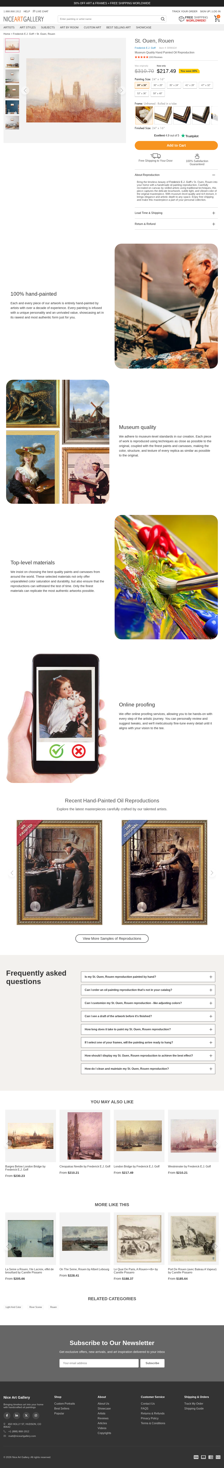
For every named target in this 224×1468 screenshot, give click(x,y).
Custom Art (92, 27)
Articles (102, 1423)
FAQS (144, 1408)
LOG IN (216, 11)
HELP (27, 11)
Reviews (103, 1418)
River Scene (35, 1307)
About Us (103, 1403)
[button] (25, 90)
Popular (59, 1413)
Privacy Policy (150, 1418)
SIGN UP (205, 11)
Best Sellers (61, 1408)
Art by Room (69, 27)
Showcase (143, 27)
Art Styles (28, 27)
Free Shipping (194, 18)
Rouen (53, 1307)
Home (7, 33)
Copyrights (104, 1433)
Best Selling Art (118, 27)
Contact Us (148, 1403)
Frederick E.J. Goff (23, 33)
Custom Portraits (64, 1403)
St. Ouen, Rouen (46, 33)
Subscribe (152, 1363)
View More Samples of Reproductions (112, 938)
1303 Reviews (155, 57)
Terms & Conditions (153, 1423)
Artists (9, 27)
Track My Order (193, 1403)
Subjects (48, 27)
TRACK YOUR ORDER (184, 11)
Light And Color (13, 1307)
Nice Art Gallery (30, 19)
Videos (102, 1428)
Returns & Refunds (152, 1413)
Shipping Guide (194, 1408)
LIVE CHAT (42, 11)
